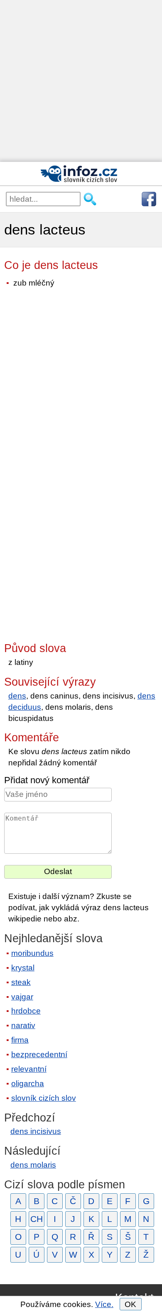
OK (130, 1304)
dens (17, 695)
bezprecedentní (39, 1054)
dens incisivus (35, 1131)
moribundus (32, 953)
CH (36, 1219)
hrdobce (26, 1011)
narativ (23, 1025)
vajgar (22, 996)
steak (21, 982)
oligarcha (27, 1083)
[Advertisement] (81, 81)
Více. (104, 1304)
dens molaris (33, 1165)
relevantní (29, 1069)
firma (20, 1040)
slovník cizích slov (43, 1098)
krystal (22, 967)
